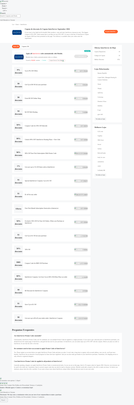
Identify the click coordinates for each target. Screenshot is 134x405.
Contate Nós (11, 385)
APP (4, 10)
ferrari (99, 144)
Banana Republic (102, 73)
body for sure (101, 157)
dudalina (100, 106)
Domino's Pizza (102, 101)
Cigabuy (100, 136)
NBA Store (101, 140)
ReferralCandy (102, 153)
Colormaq (100, 97)
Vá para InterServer (111, 31)
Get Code (83, 56)
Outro (17, 24)
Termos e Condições (36, 385)
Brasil (3, 400)
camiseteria (101, 161)
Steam (99, 84)
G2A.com (100, 131)
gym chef (100, 114)
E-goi (99, 110)
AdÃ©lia (100, 93)
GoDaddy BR (101, 170)
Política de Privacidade (22, 385)
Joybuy (100, 148)
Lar (13, 24)
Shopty (100, 88)
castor (99, 166)
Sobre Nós (3, 385)
